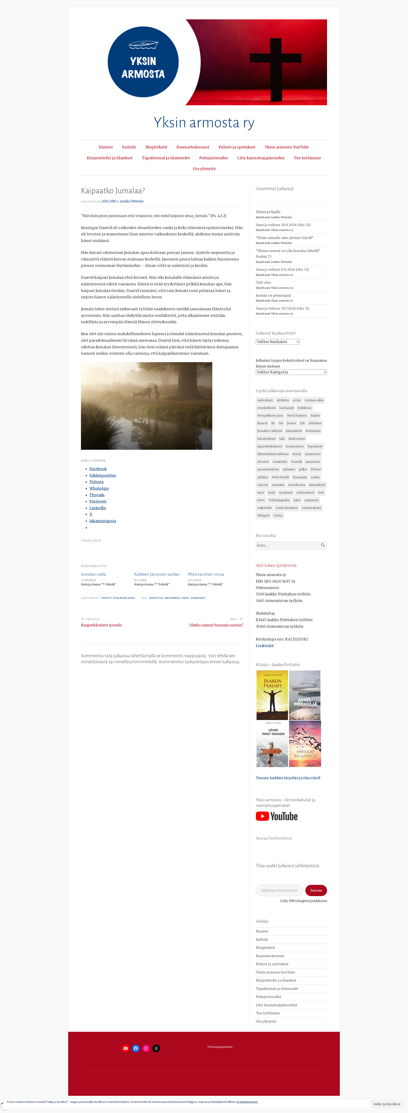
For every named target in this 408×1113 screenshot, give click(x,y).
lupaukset (315, 446)
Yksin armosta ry (204, 123)
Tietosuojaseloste (220, 1047)
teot (321, 492)
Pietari (316, 469)
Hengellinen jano (270, 415)
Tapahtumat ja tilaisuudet (166, 158)
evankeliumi (266, 408)
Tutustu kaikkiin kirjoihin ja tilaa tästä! (288, 778)
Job (302, 423)
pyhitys (262, 477)
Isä (281, 423)
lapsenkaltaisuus (269, 446)
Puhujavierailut (213, 158)
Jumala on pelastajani (273, 295)
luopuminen (295, 446)
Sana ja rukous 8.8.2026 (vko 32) (282, 270)
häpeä (315, 415)
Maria (296, 454)
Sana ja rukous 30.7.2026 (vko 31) (282, 308)
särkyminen (305, 492)
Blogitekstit (156, 147)
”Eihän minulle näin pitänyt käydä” (284, 238)
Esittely (129, 147)
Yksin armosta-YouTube (287, 147)
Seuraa (316, 890)
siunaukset (317, 485)
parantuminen (268, 469)
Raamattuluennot (193, 147)
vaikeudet (198, 597)
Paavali (296, 462)
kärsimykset (266, 439)
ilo (273, 423)
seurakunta (296, 485)
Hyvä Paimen (297, 415)
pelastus (289, 469)
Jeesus (291, 423)
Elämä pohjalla (268, 212)
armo (297, 400)
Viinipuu (263, 515)
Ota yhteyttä (204, 169)
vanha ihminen (287, 508)
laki (282, 439)
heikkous (304, 408)
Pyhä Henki (280, 477)
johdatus (315, 423)
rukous (262, 485)
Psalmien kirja (124, 597)
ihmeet (262, 423)
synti (271, 492)
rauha (315, 477)
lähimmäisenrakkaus (273, 454)
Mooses (263, 462)
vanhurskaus (311, 508)
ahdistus (156, 597)
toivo (261, 500)
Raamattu (300, 477)
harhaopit (286, 408)
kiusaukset (294, 431)
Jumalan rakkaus (269, 431)
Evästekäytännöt (247, 1101)
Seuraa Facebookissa (274, 838)
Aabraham (265, 400)
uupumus (312, 500)
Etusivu (106, 147)
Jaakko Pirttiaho (132, 201)
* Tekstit (105, 597)
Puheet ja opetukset (237, 147)
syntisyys (286, 492)
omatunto (280, 462)
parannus (313, 462)
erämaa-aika (314, 400)
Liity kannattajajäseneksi (261, 158)
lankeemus (297, 439)
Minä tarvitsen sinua (206, 574)
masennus (172, 597)
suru (260, 492)
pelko (303, 469)
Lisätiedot (265, 645)
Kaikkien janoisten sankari (157, 574)
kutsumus (313, 431)
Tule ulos (263, 282)
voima (278, 515)
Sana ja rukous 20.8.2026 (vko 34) (283, 225)
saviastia (278, 485)
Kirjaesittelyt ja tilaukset (110, 158)
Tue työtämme (307, 158)
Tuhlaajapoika (279, 500)
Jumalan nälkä (93, 574)
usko (185, 597)
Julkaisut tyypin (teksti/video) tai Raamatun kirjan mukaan (291, 364)
